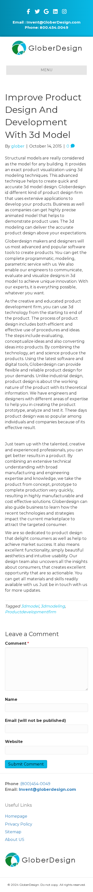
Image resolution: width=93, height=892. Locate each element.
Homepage (16, 816)
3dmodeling (53, 606)
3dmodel (30, 606)
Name (11, 699)
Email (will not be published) (35, 720)
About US (14, 839)
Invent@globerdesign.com (47, 789)
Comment (17, 643)
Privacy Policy (18, 824)
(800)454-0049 (35, 783)
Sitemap (13, 832)
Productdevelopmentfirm (30, 612)
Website (14, 741)
